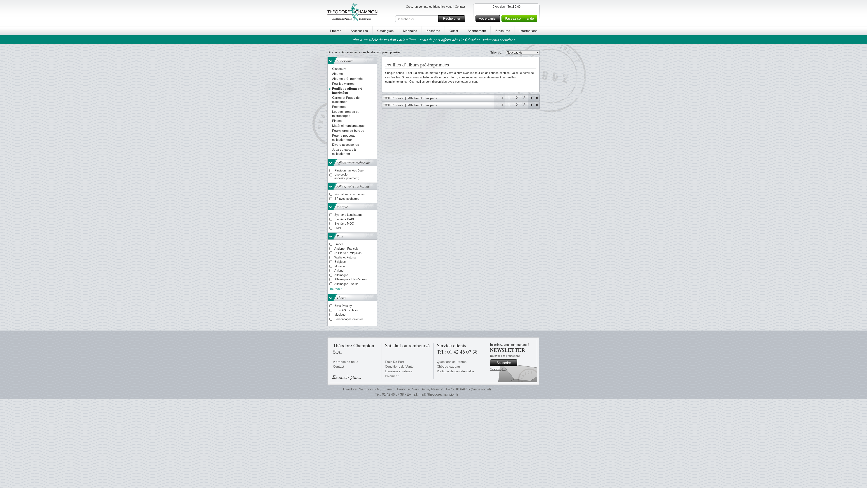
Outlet (454, 31)
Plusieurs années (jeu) (349, 170)
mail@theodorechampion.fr (438, 394)
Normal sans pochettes (349, 194)
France (338, 244)
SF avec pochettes (346, 198)
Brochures (502, 31)
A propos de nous (345, 362)
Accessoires (359, 31)
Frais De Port (394, 362)
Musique (339, 314)
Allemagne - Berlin (346, 284)
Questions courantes (451, 362)
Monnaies (410, 31)
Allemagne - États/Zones (350, 279)
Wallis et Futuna (345, 257)
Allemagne (341, 275)
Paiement (392, 376)
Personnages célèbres (349, 319)
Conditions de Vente (399, 366)
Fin (537, 98)
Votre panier (487, 18)
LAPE (338, 228)
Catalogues (385, 31)
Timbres (335, 31)
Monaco (339, 266)
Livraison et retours (399, 371)
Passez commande (519, 18)
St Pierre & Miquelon (347, 253)
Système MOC (344, 223)
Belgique (340, 261)
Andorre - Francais (346, 248)
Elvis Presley (343, 305)
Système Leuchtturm (348, 214)
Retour (502, 98)
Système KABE (344, 219)
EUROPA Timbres (346, 310)
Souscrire (503, 363)
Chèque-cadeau (448, 366)
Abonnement (477, 31)
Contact (460, 6)
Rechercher (451, 18)
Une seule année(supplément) (346, 176)
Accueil (333, 52)
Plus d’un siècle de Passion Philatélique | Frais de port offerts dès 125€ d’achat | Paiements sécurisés (433, 39)
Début (496, 98)
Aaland (338, 270)
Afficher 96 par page (422, 98)
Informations (528, 31)
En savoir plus (498, 369)
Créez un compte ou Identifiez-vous (429, 6)
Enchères (433, 31)
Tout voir (335, 289)
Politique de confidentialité (455, 371)
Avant (531, 98)
